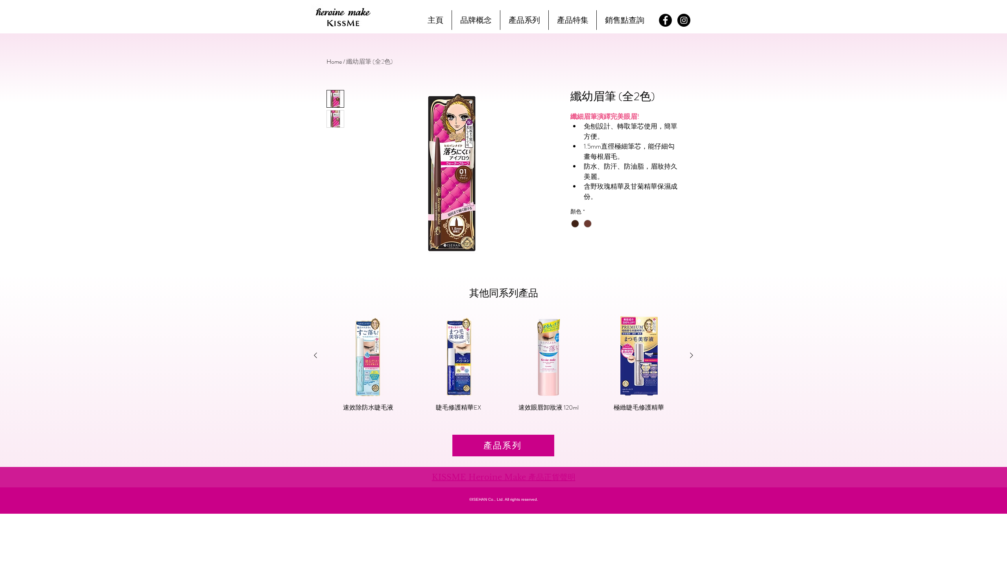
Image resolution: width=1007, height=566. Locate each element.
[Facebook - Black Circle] (665, 20)
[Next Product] (691, 355)
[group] (503, 367)
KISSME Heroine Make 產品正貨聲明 (503, 477)
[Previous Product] (315, 355)
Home (334, 61)
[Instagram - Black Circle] (683, 20)
